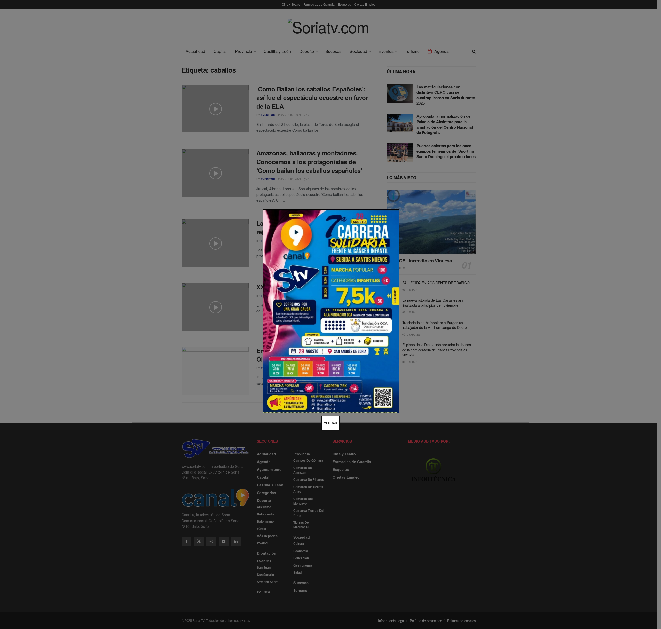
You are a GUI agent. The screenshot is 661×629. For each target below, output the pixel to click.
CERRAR (330, 423)
